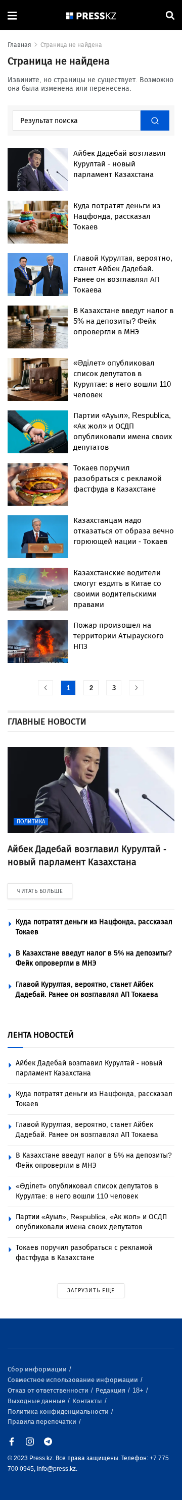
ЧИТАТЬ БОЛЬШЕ (40, 891)
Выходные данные (37, 1401)
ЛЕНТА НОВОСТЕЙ (41, 1035)
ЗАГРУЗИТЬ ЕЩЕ (91, 1290)
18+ (138, 1390)
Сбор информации (38, 1369)
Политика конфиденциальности (59, 1411)
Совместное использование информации (74, 1380)
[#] (91, 15)
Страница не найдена (71, 44)
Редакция (111, 1390)
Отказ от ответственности (49, 1390)
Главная (19, 44)
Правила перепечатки (43, 1421)
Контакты (88, 1401)
